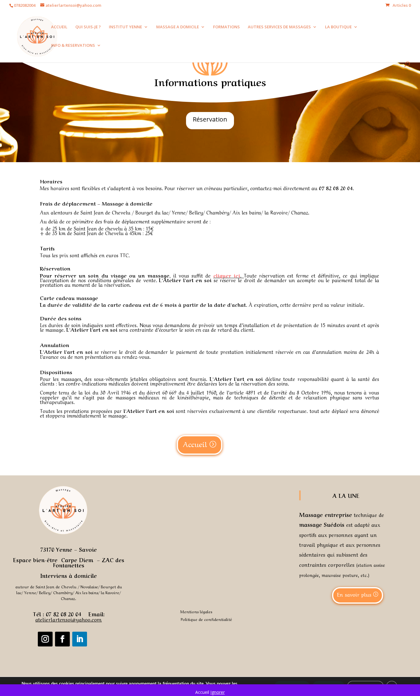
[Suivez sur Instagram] (45, 639)
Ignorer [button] (217, 692)
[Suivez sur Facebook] (62, 639)
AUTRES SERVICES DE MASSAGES (279, 27)
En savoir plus (354, 594)
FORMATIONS (226, 27)
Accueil (195, 443)
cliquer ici (226, 275)
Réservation (210, 119)
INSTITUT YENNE (125, 27)
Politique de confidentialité (206, 619)
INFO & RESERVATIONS (73, 45)
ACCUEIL (59, 27)
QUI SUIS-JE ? (88, 27)
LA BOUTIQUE (338, 27)
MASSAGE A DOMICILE (177, 27)
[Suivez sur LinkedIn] (79, 639)
